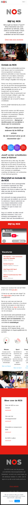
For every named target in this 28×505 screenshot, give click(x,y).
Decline (11, 501)
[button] (24, 2)
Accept (17, 501)
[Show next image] (25, 52)
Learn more (18, 497)
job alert (14, 289)
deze (15, 307)
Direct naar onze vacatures (14, 39)
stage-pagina (7, 295)
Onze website (14, 486)
